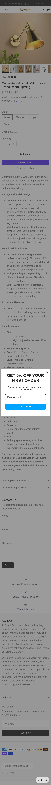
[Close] (47, 372)
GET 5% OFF (25, 407)
